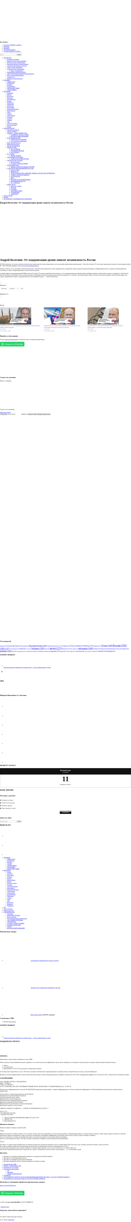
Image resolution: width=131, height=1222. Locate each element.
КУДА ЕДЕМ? (15, 170)
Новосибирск (11, 110)
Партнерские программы (11, 1169)
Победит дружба (7, 805)
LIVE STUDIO (8, 195)
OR (5, 907)
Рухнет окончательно (8, 803)
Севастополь (11, 115)
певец (35, 651)
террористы (88, 651)
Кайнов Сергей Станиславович (16, 61)
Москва (88, 646)
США (4, 648)
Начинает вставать (7, 800)
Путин (106, 645)
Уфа (8, 122)
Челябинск (10, 102)
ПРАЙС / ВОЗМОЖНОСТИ (12, 1166)
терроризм (79, 651)
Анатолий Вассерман (14, 646)
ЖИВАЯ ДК (14, 171)
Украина (37, 648)
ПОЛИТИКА (11, 86)
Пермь (9, 127)
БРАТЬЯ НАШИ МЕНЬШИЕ (19, 136)
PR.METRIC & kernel (13, 915)
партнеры (10, 1172)
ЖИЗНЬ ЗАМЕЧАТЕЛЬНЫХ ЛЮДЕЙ (22, 167)
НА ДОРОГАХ (15, 183)
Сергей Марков (14, 648)
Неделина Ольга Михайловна (16, 62)
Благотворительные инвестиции (17, 918)
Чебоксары (10, 104)
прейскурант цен (9, 910)
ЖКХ (12, 178)
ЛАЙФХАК (14, 194)
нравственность (21, 651)
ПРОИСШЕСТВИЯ (13, 88)
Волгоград (10, 96)
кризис (125, 648)
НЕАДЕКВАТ (15, 152)
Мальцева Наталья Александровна (17, 64)
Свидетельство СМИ (10, 1164)
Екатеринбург (11, 99)
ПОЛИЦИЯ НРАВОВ (17, 151)
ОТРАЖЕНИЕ (15, 192)
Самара (9, 114)
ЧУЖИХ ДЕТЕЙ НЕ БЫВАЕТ (20, 175)
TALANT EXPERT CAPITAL (13, 45)
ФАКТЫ (13, 187)
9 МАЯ (9, 926)
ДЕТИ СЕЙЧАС (12, 131)
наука (14, 651)
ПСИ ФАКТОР (15, 176)
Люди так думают (16, 186)
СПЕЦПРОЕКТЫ (9, 912)
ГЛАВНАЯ (7, 1175)
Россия (120, 645)
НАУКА (9, 85)
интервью (86, 648)
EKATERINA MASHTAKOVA (16, 72)
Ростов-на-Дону (12, 125)
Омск (8, 112)
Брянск (9, 94)
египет (75, 648)
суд (67, 651)
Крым (80, 646)
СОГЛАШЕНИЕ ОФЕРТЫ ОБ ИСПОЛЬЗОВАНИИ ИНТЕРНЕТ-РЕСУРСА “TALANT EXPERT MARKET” (37, 1177)
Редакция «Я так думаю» (11, 1167)
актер (46, 648)
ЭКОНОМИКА (12, 90)
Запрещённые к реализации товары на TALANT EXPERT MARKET (24, 1178)
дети (70, 648)
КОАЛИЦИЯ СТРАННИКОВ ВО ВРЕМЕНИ (18, 199)
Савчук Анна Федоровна (14, 67)
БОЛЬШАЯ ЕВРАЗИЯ (14, 925)
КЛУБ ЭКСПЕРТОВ (13, 146)
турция (102, 651)
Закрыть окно (4, 1207)
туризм (94, 651)
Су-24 (28, 648)
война (65, 648)
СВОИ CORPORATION (14, 1174)
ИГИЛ (74, 646)
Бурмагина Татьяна (13, 59)
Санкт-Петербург (12, 123)
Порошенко (97, 646)
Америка (3, 646)
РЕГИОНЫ (7, 870)
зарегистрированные (11, 339)
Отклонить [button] (11, 1219)
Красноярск (10, 107)
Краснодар (10, 106)
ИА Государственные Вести (30, 265)
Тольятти (10, 117)
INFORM (6, 46)
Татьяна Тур (11, 77)
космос (119, 648)
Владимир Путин (38, 646)
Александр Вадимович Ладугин (17, 66)
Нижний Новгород (13, 109)
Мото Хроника (15, 162)
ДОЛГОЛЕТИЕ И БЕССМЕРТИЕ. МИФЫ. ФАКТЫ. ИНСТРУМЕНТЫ (33, 173)
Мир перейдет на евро (9, 808)
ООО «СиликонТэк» (17, 70)
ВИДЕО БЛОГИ (16, 155)
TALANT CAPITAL (13, 130)
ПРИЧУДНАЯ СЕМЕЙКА (19, 139)
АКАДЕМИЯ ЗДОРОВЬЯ (15, 920)
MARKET (7, 48)
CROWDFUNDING (10, 50)
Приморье (10, 93)
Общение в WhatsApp (14, 344)
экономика (110, 651)
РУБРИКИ (7, 857)
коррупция (111, 648)
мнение (5, 651)
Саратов (9, 118)
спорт (62, 651)
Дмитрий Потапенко (53, 646)
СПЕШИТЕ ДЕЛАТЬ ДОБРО (20, 135)
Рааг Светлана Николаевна (15, 75)
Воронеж (10, 98)
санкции (55, 651)
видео (56, 648)
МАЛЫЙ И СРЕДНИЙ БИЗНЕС (21, 179)
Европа (66, 646)
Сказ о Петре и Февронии (18, 141)
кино (104, 648)
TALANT (10, 914)
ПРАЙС (6, 197)
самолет (47, 651)
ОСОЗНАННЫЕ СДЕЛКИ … (13, 51)
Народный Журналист (14, 143)
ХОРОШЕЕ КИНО (16, 191)
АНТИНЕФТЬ (11, 922)
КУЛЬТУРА (10, 83)
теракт (72, 651)
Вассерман (25, 646)
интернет (97, 648)
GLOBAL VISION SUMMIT (19, 163)
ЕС (61, 646)
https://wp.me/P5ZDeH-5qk (8, 1185)
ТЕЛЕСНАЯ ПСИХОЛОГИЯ (20, 159)
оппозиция (29, 651)
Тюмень (9, 120)
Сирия (22, 648)
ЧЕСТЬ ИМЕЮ (15, 149)
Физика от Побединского (15, 78)
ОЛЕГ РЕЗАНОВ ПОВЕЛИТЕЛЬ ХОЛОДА (20, 74)
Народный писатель (13, 144)
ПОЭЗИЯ (14, 189)
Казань (9, 101)
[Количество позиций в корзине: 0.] (2, 671)
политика (41, 651)
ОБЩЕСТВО (11, 82)
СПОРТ (9, 864)
